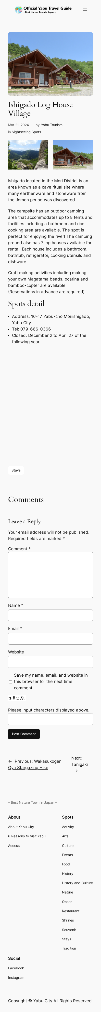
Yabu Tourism (52, 125)
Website (16, 652)
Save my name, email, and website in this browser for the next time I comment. (51, 681)
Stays (16, 470)
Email (15, 628)
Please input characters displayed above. (48, 710)
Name (15, 605)
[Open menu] (85, 10)
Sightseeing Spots (26, 132)
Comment (19, 548)
